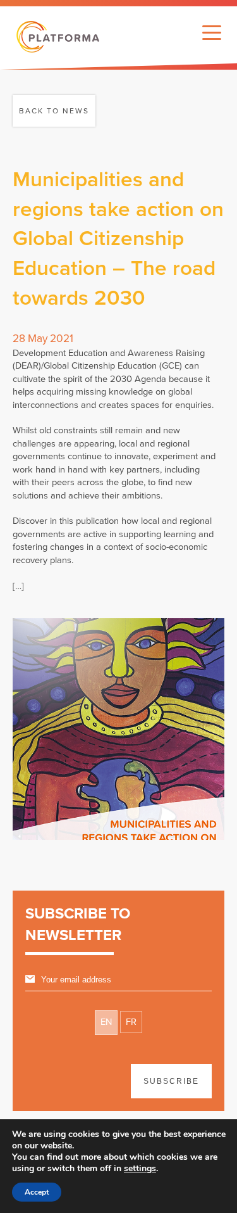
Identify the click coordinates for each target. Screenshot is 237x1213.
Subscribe (171, 1081)
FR (131, 1022)
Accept (37, 1192)
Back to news (54, 110)
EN (106, 1022)
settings (140, 1168)
